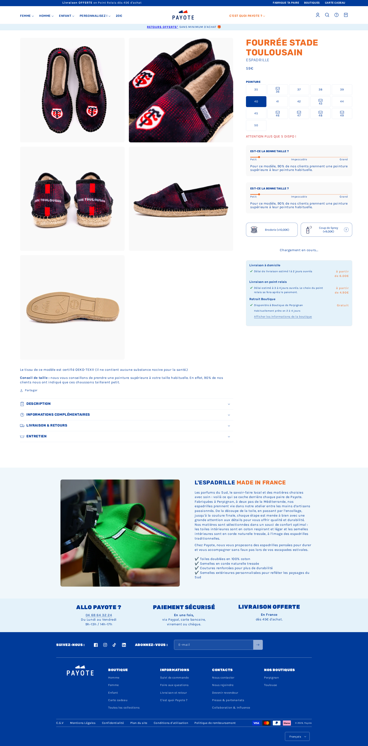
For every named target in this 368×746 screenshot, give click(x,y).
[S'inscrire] (258, 645)
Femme (113, 685)
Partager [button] (31, 390)
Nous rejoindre (222, 685)
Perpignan (271, 677)
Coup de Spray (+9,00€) (326, 230)
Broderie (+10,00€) (277, 230)
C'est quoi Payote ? (173, 700)
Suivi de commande (174, 677)
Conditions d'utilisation (171, 723)
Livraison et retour (173, 692)
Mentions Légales (83, 723)
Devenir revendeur (225, 692)
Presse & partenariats (228, 700)
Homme (113, 677)
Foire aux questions (174, 685)
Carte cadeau (117, 700)
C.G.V (60, 723)
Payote (308, 723)
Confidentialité (113, 723)
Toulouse (270, 685)
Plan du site (138, 723)
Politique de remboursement (215, 723)
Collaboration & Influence (231, 707)
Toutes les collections (123, 707)
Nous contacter (223, 677)
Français (295, 736)
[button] (27, 15)
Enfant (113, 692)
